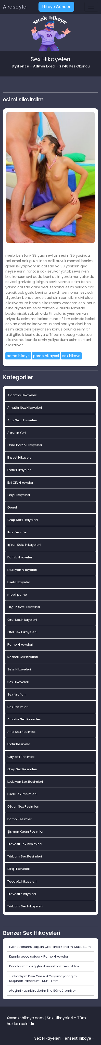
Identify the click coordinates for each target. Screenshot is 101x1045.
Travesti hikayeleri (21, 894)
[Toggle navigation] (91, 7)
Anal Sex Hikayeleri (22, 420)
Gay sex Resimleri (21, 757)
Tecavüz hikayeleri (22, 881)
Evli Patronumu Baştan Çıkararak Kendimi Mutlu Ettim (50, 947)
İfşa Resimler (17, 532)
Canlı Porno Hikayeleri (24, 445)
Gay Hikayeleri (18, 495)
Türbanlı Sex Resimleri (24, 856)
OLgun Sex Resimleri (23, 806)
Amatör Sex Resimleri (24, 719)
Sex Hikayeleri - (49, 1038)
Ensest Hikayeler (20, 457)
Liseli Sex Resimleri (22, 794)
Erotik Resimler (18, 744)
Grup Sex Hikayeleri (22, 520)
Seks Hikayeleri (19, 669)
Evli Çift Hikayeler (20, 482)
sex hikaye (71, 355)
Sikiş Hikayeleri (18, 869)
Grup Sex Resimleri (22, 769)
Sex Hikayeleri (18, 682)
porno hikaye (18, 355)
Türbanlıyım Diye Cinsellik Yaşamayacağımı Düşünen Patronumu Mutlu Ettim (43, 978)
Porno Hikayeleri (20, 644)
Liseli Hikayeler (18, 582)
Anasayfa (15, 6)
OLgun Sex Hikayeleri (23, 607)
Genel (12, 507)
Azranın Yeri (16, 433)
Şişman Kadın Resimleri (25, 831)
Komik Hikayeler (19, 557)
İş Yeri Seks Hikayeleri (24, 545)
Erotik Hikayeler (19, 470)
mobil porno (17, 595)
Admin (39, 66)
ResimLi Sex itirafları (22, 657)
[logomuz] (50, 34)
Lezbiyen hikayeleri (22, 570)
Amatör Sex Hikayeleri (24, 407)
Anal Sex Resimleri (21, 732)
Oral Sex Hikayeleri (22, 620)
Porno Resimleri (19, 819)
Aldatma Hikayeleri (22, 395)
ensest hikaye (78, 1038)
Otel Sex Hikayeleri (22, 632)
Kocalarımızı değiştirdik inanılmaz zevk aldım (44, 966)
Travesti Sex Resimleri (24, 844)
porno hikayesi (46, 355)
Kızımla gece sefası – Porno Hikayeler (38, 956)
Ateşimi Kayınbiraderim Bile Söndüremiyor (42, 991)
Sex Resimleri (17, 707)
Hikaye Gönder (56, 6)
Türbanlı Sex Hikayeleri (25, 906)
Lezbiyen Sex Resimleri (25, 782)
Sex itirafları (16, 694)
